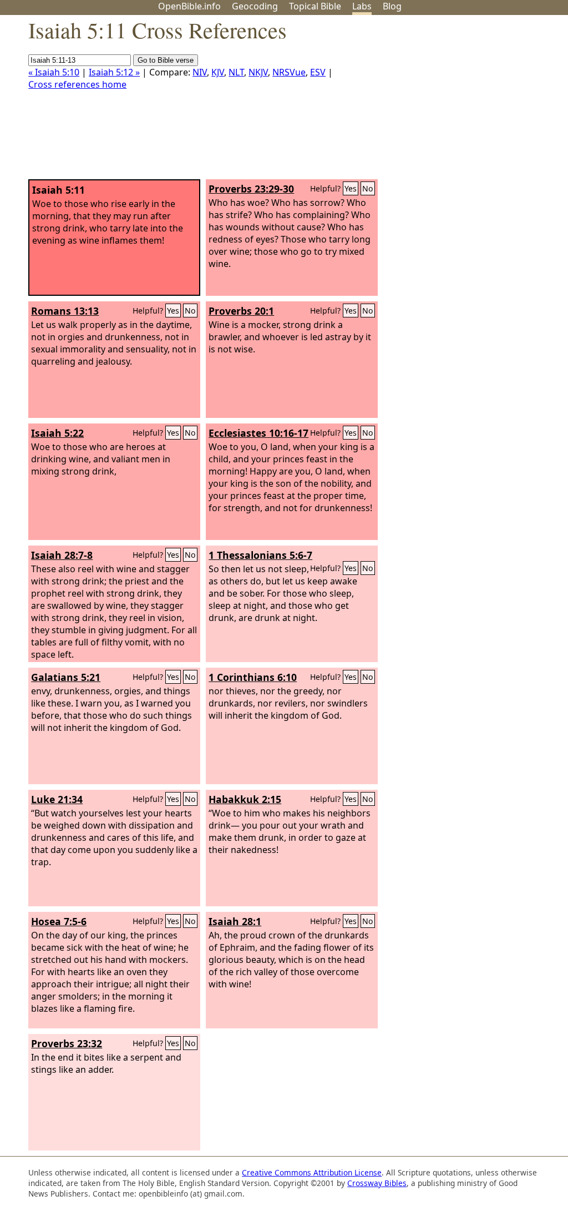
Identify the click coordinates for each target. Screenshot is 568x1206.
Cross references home (77, 84)
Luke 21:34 (57, 799)
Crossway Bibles (377, 1183)
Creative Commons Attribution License (312, 1172)
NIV (199, 72)
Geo (255, 6)
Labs (362, 6)
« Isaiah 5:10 (53, 72)
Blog (392, 6)
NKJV (258, 72)
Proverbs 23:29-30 (251, 188)
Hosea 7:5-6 (59, 921)
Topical (315, 6)
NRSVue (289, 72)
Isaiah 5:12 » (114, 72)
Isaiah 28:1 (235, 921)
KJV (217, 72)
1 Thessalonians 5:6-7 (260, 555)
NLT (236, 72)
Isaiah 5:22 (57, 433)
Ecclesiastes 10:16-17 (258, 433)
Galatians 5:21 (65, 677)
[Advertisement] (456, 101)
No (367, 188)
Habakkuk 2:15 (245, 799)
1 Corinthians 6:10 (253, 677)
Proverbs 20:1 (241, 310)
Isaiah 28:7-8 (62, 555)
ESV (318, 72)
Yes (350, 188)
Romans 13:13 (65, 310)
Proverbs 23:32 (66, 1043)
